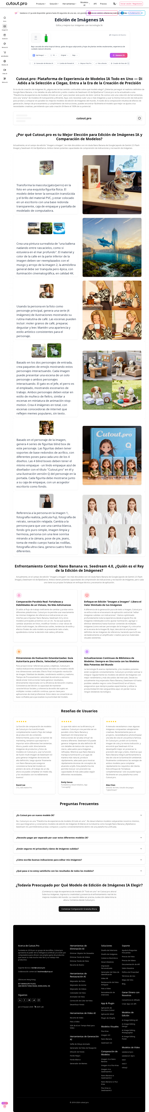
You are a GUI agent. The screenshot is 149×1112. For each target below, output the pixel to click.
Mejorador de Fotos (77, 981)
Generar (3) (120, 55)
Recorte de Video (76, 1018)
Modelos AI (84, 3)
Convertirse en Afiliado (131, 1000)
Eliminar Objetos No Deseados (82, 953)
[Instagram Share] (39, 1000)
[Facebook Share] (24, 1000)
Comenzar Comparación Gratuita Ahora (79, 909)
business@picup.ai (45, 971)
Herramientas (69, 3)
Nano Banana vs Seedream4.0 (107, 1076)
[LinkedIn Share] (20, 1000)
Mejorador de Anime (78, 985)
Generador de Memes (78, 1063)
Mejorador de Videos (78, 989)
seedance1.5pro (128, 1056)
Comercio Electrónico (109, 958)
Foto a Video (75, 1022)
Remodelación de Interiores (108, 993)
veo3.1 (124, 1063)
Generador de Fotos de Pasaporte (83, 1048)
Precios (103, 3)
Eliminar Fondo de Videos (80, 957)
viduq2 (124, 1067)
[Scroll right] (128, 63)
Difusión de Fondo (77, 1052)
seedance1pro (127, 1052)
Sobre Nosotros (128, 968)
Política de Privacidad (130, 972)
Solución (53, 3)
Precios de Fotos (128, 956)
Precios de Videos (129, 960)
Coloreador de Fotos (78, 993)
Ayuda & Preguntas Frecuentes (129, 951)
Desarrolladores (107, 962)
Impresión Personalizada (106, 967)
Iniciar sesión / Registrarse (131, 4)
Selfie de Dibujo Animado (80, 1044)
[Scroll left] (30, 63)
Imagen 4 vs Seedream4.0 (106, 1070)
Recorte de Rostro (77, 965)
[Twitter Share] (34, 1000)
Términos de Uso (128, 976)
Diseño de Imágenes (109, 954)
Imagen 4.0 (105, 1035)
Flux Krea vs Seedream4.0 (106, 1089)
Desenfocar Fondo (77, 1004)
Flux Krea (104, 1031)
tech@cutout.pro (38, 968)
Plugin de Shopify (108, 1018)
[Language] (115, 3)
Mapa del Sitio (127, 980)
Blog (123, 984)
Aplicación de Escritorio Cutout (107, 1009)
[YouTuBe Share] (29, 1000)
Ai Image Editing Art (130, 1020)
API (95, 3)
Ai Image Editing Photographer (128, 1031)
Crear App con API (129, 1004)
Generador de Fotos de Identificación (110, 973)
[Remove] (49, 35)
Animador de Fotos (77, 997)
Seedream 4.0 (106, 1043)
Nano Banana (106, 1039)
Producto (40, 3)
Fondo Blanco (75, 1059)
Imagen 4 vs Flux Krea (110, 1065)
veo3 (124, 1060)
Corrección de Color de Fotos (81, 1001)
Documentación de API (131, 964)
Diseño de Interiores (109, 950)
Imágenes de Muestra (119, 35)
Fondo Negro (75, 1056)
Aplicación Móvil (107, 1014)
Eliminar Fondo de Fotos (79, 961)
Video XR (104, 978)
